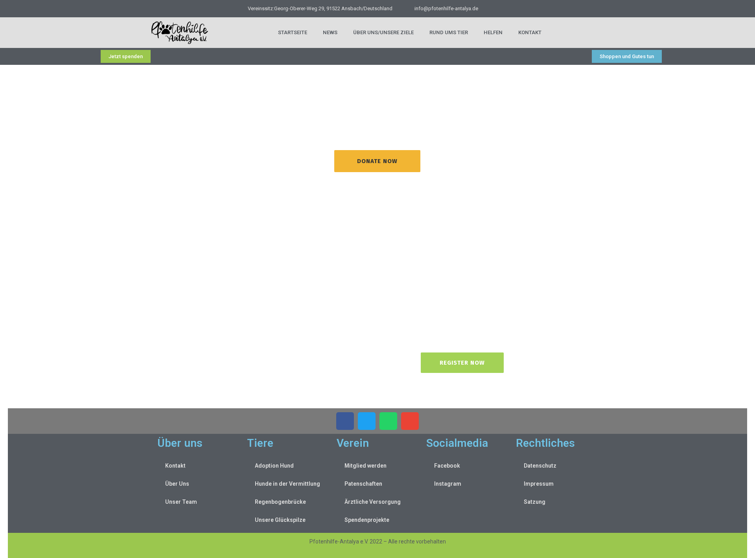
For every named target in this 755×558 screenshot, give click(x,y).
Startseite (292, 32)
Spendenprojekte (366, 520)
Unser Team (181, 502)
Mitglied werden (365, 466)
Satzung (534, 502)
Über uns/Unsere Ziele (383, 32)
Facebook (447, 466)
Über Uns (177, 484)
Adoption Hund (274, 466)
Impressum (539, 484)
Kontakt (529, 32)
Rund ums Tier (448, 32)
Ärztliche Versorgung (372, 502)
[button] (345, 421)
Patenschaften (363, 484)
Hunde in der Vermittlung (287, 484)
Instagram (447, 484)
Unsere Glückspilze (280, 520)
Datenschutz (540, 466)
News (330, 32)
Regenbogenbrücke (280, 502)
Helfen (493, 32)
